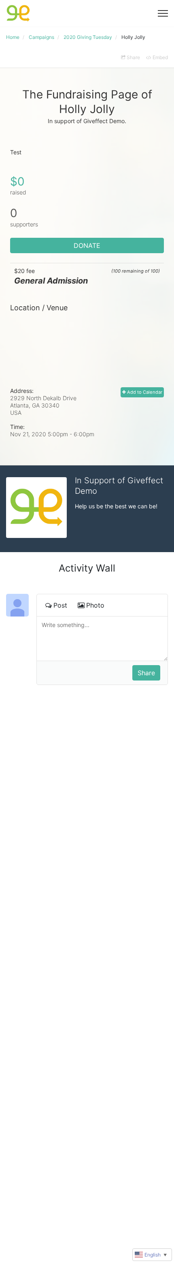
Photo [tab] (95, 605)
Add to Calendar (144, 392)
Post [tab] (60, 605)
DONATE (87, 245)
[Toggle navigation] (163, 13)
